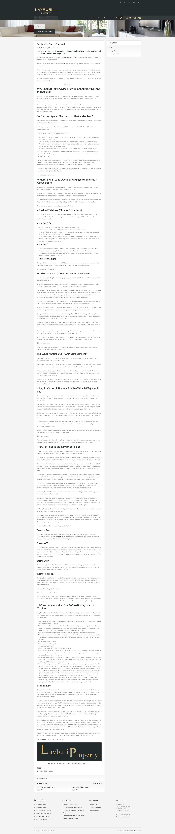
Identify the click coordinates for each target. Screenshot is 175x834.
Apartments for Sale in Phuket (43, 810)
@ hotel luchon (137, 830)
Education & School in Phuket (70, 804)
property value (60, 536)
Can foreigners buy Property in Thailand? (73, 815)
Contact (114, 18)
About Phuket (114, 47)
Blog (98, 18)
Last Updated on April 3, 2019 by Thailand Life (50, 739)
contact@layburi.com (125, 817)
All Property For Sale (41, 804)
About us (106, 18)
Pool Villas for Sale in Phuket (43, 813)
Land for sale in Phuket (42, 819)
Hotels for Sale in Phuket (42, 816)
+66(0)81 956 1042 (133, 18)
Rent (92, 18)
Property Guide (57, 48)
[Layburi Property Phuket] (46, 12)
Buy (87, 18)
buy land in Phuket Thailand (69, 57)
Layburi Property (44, 778)
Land (40, 771)
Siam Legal (51, 269)
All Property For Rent (41, 807)
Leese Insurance (94, 810)
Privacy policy (93, 804)
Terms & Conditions (95, 807)
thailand (50, 771)
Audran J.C (130, 830)
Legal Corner (49, 48)
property (44, 771)
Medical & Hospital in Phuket (70, 818)
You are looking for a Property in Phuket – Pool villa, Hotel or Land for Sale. (69, 763)
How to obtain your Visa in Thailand (72, 807)
